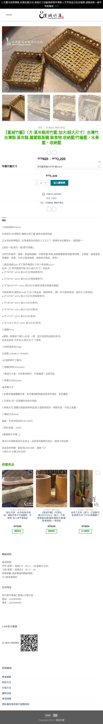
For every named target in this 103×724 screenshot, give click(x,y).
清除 (99, 162)
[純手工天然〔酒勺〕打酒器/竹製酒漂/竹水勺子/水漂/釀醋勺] (85, 488)
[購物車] (99, 15)
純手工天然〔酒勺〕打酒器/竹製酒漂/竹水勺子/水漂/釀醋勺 (85, 513)
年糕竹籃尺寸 (9, 166)
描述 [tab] (4, 220)
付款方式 (6, 687)
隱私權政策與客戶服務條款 (15, 704)
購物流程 (6, 693)
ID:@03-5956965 (10, 642)
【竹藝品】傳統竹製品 (55, 128)
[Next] (95, 59)
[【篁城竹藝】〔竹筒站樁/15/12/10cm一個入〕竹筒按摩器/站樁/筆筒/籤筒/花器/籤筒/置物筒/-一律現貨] (51, 488)
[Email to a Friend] (54, 209)
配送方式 (6, 682)
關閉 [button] (56, 6)
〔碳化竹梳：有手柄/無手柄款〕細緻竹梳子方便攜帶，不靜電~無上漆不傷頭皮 (18, 515)
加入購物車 (59, 182)
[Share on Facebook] (49, 209)
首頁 (40, 128)
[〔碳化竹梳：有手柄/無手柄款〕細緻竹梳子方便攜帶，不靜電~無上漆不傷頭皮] (17, 488)
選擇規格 (17, 531)
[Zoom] (6, 89)
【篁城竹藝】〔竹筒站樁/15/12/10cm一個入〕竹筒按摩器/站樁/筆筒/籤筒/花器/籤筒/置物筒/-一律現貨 (51, 516)
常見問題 (6, 698)
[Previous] (7, 59)
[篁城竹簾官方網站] (51, 15)
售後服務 (6, 677)
